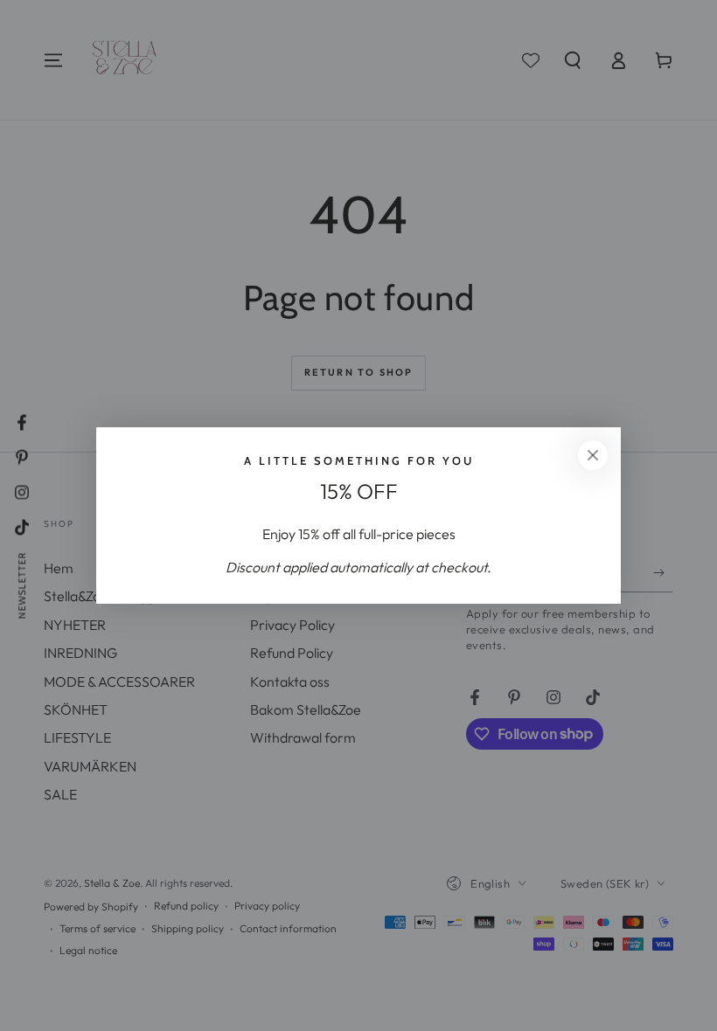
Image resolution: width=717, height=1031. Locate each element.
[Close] (593, 455)
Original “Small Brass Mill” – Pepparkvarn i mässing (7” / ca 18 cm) (210, 984)
